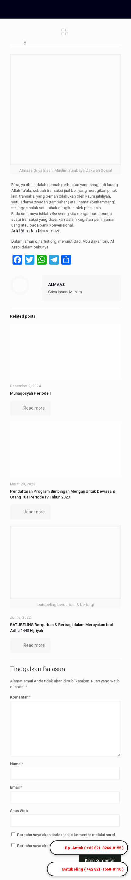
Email (16, 787)
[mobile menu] (123, 9)
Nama (16, 764)
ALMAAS (56, 284)
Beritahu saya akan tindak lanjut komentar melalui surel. (66, 834)
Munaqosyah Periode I (30, 393)
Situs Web (19, 810)
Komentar (20, 697)
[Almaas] (50, 9)
